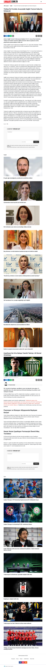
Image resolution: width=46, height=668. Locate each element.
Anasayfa (7, 5)
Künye (17, 658)
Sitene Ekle (32, 658)
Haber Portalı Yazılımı (9, 666)
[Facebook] (4, 36)
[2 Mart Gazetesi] (11, 1)
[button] (36, 36)
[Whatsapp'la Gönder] (11, 36)
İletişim (21, 658)
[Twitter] (7, 36)
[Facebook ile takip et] (20, 662)
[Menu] (41, 1)
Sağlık (11, 5)
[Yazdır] (13, 36)
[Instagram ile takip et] (23, 662)
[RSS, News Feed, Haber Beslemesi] (25, 662)
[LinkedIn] (9, 36)
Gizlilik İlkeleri (26, 658)
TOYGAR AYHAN (11, 385)
